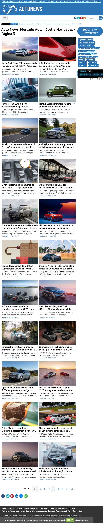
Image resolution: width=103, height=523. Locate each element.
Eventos (4, 508)
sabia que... (63, 24)
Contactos (71, 508)
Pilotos (82, 59)
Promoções (53, 508)
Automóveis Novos (87, 42)
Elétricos (19, 508)
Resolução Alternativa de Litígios (59, 511)
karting (55, 24)
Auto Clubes (62, 508)
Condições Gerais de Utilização (36, 511)
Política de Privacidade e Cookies (13, 511)
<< (34, 489)
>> (72, 489)
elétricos (22, 24)
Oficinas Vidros (91, 57)
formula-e (47, 24)
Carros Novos (35, 508)
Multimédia (44, 508)
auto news (14, 24)
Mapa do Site (77, 511)
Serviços (26, 508)
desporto (39, 24)
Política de (81, 520)
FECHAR (70, 520)
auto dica (71, 24)
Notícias (11, 508)
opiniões (79, 24)
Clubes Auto (93, 65)
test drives (30, 24)
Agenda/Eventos (86, 39)
